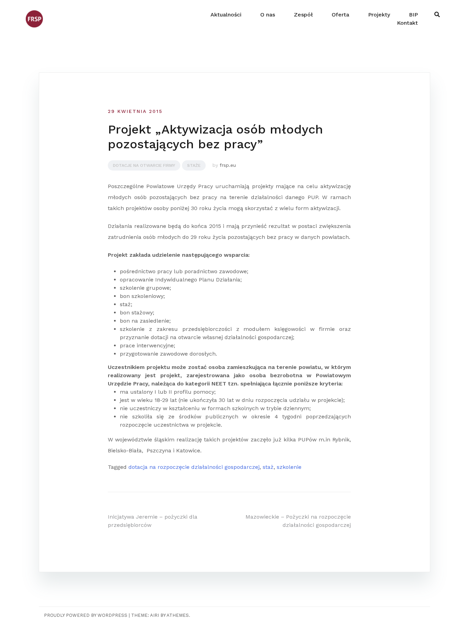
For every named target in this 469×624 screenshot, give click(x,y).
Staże (194, 165)
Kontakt (407, 23)
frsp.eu (228, 165)
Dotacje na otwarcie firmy (144, 165)
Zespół (303, 14)
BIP (413, 14)
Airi (154, 615)
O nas (267, 14)
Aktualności (225, 14)
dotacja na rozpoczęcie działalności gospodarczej (194, 467)
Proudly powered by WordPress (85, 615)
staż (268, 467)
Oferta (340, 14)
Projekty (379, 14)
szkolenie (289, 467)
